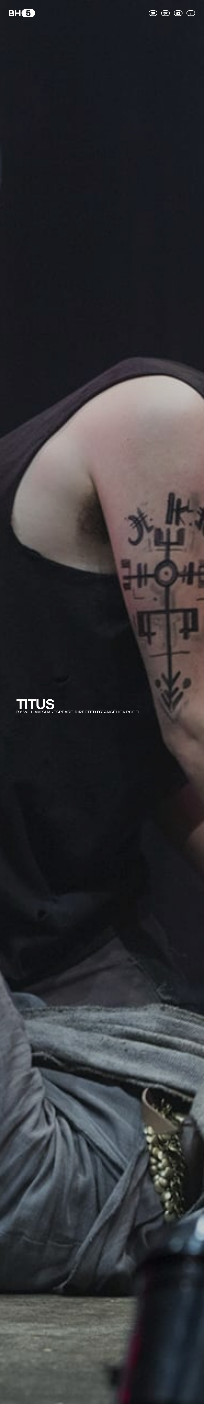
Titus (35, 704)
